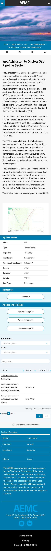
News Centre (7, 450)
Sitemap (25, 540)
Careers (29, 459)
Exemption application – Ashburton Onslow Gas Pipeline (9, 399)
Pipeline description (25, 312)
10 (39, 416)
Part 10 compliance (25, 320)
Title (4, 370)
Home (6, 44)
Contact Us (31, 450)
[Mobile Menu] (2, 3)
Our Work (30, 444)
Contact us (25, 297)
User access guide (25, 328)
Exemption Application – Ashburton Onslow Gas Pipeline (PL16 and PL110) (10, 387)
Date (28, 370)
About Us (5, 438)
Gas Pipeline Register (37, 44)
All (46, 416)
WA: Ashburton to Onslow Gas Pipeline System (25, 47)
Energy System (16, 44)
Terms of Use (25, 535)
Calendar (5, 459)
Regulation (6, 444)
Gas (25, 44)
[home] (25, 3)
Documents (43, 370)
